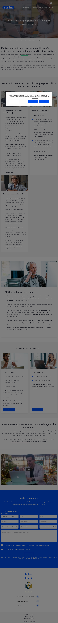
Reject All (33, 101)
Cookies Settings (13, 101)
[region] (29, 99)
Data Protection (35, 97)
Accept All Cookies (44, 101)
